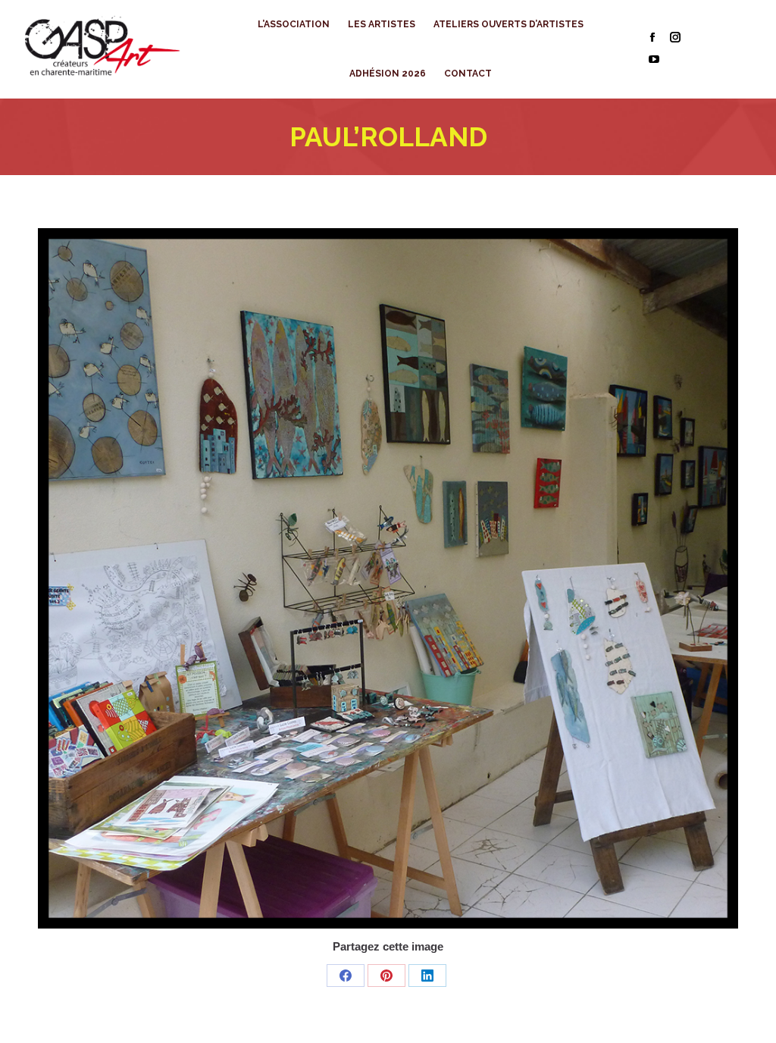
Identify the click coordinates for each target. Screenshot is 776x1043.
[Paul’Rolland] (388, 578)
